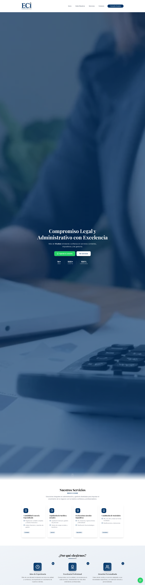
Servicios (92, 6)
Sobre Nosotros (80, 6)
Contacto (101, 6)
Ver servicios (83, 253)
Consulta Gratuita (115, 6)
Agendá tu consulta (65, 253)
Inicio (69, 6)
